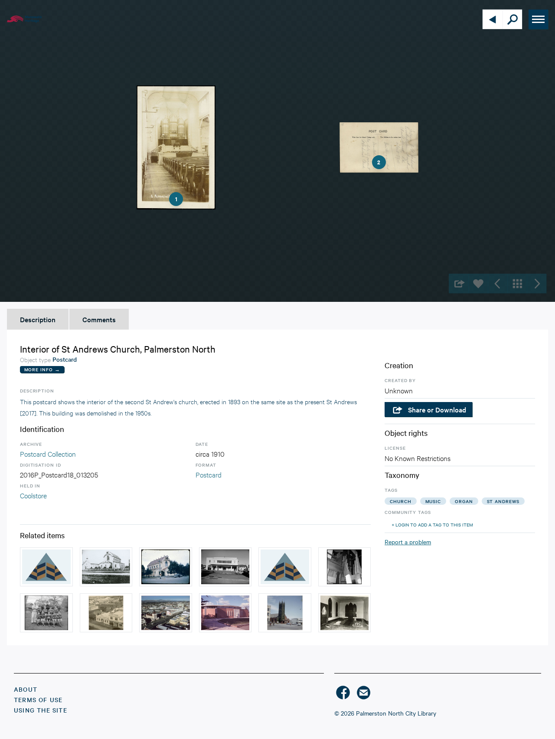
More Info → (42, 369)
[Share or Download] (458, 283)
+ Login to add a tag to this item (432, 524)
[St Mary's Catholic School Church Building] (225, 612)
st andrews (503, 501)
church (400, 501)
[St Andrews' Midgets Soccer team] (46, 612)
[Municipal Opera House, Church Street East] (225, 566)
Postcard (209, 474)
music (433, 501)
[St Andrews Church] (106, 566)
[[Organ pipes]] (344, 566)
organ (464, 501)
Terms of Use (38, 699)
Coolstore (33, 495)
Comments (99, 319)
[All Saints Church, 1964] (284, 612)
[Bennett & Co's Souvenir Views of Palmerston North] (46, 566)
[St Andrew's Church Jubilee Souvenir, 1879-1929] (284, 566)
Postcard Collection (48, 453)
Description (38, 319)
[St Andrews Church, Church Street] (165, 566)
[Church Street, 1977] (165, 612)
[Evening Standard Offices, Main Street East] (106, 612)
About (25, 689)
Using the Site (40, 710)
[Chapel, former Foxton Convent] (344, 612)
